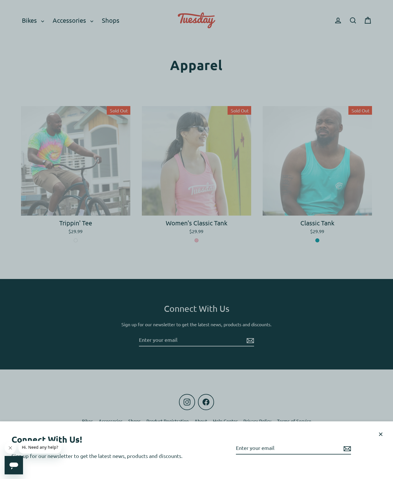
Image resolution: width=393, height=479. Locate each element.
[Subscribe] (346, 448)
